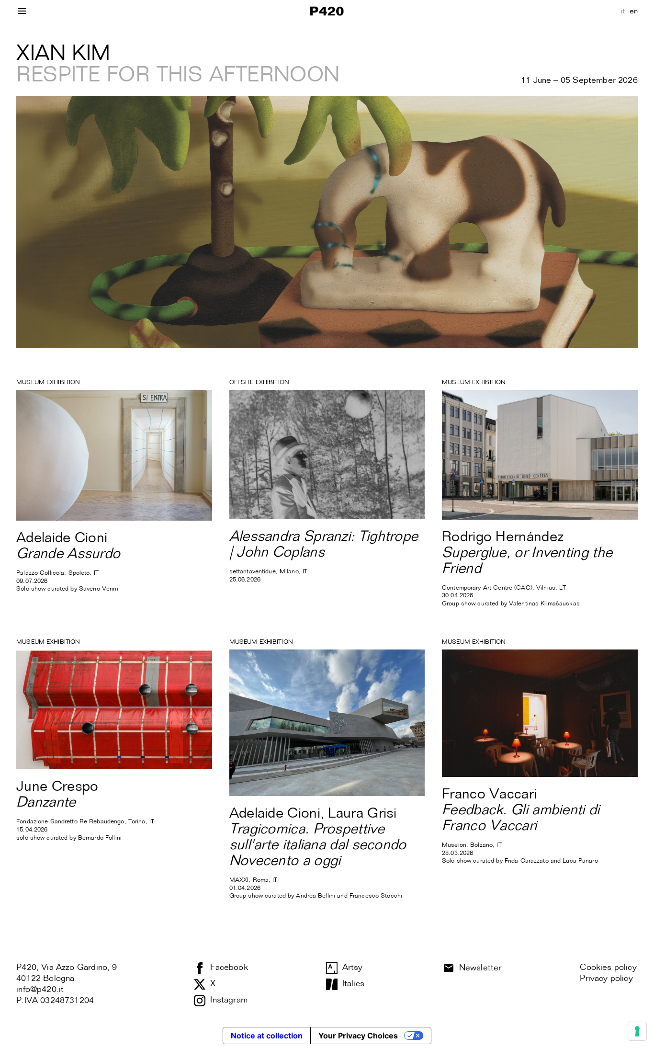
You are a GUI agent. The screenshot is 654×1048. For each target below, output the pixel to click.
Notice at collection (267, 1035)
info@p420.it (40, 989)
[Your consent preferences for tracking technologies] (637, 1031)
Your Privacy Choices (358, 1035)
